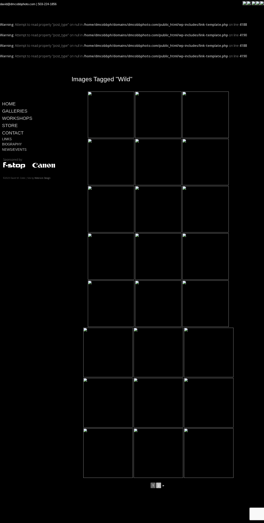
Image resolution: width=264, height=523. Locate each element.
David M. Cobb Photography (29, 78)
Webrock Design (42, 177)
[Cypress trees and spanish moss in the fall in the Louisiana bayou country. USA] (108, 352)
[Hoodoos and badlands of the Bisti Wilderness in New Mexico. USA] (111, 115)
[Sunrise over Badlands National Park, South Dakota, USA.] (205, 256)
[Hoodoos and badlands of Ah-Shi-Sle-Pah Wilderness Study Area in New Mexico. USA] (208, 403)
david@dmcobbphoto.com (17, 4)
